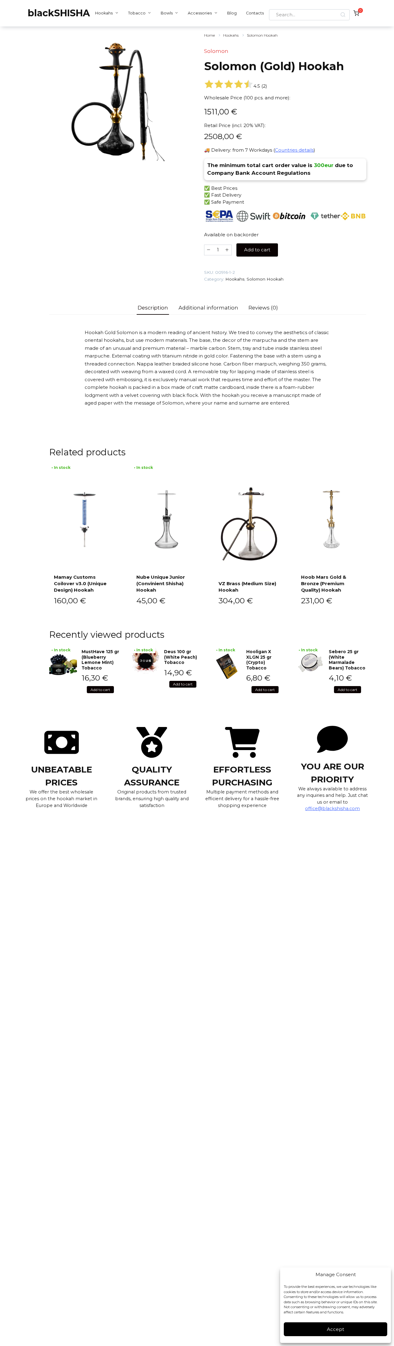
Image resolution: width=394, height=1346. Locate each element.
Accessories (200, 13)
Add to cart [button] (100, 689)
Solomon (216, 51)
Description (153, 308)
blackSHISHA (59, 13)
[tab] (153, 308)
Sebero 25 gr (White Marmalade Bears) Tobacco (347, 659)
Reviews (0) (263, 308)
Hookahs (104, 13)
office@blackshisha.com (332, 808)
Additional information (208, 308)
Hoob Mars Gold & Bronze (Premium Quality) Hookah (323, 583)
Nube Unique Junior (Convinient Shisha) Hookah (160, 583)
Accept (335, 1329)
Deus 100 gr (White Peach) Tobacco (180, 657)
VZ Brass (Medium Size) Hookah (247, 587)
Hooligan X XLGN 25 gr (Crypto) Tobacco (258, 659)
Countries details (294, 150)
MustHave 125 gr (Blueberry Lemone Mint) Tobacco (100, 659)
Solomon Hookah (262, 35)
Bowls (167, 13)
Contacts (255, 13)
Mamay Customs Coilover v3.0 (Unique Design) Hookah (80, 583)
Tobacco (137, 13)
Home (209, 35)
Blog (232, 13)
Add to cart (257, 250)
